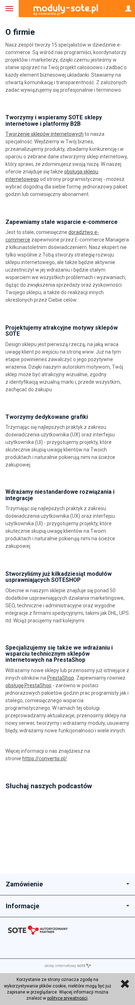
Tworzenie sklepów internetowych (44, 134)
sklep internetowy (60, 965)
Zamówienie (24, 884)
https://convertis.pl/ (44, 758)
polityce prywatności (67, 998)
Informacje (22, 906)
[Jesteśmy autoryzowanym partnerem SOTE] (67, 931)
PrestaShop (60, 678)
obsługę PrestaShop (28, 685)
